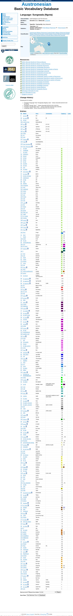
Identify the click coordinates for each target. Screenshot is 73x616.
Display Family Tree (8, 40)
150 (22, 565)
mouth (24, 547)
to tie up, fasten (27, 521)
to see (24, 240)
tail (24, 406)
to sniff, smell (26, 315)
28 (21, 342)
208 (22, 141)
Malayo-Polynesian (42, 32)
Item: (37, 113)
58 (21, 486)
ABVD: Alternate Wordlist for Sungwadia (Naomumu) (35, 65)
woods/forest (26, 332)
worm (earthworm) (28, 271)
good (24, 210)
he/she (25, 218)
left (24, 340)
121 (22, 193)
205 (22, 393)
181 (22, 419)
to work (25, 542)
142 (22, 517)
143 (22, 205)
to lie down (26, 171)
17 (21, 362)
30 (21, 547)
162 (22, 336)
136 (22, 239)
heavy (24, 517)
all (23, 135)
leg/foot (25, 360)
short (24, 296)
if (23, 528)
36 (21, 430)
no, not (25, 291)
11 (21, 235)
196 (22, 246)
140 (22, 289)
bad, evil (25, 212)
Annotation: (49, 113)
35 (21, 530)
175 (22, 501)
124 (22, 195)
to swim (25, 457)
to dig (24, 179)
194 (22, 569)
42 (21, 471)
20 (21, 375)
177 (22, 539)
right (24, 465)
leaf (24, 187)
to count (25, 246)
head (24, 557)
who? (24, 223)
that (24, 453)
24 (21, 557)
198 (22, 225)
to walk (25, 148)
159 (22, 428)
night (24, 214)
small (24, 499)
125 (22, 389)
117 (22, 254)
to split (25, 495)
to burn (25, 298)
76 (21, 439)
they (24, 269)
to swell (25, 401)
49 (21, 171)
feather (25, 183)
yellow (25, 565)
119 (22, 189)
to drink (25, 163)
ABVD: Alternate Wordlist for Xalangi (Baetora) (34, 87)
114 (22, 187)
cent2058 (47, 20)
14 (21, 458)
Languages (6, 27)
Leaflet (31, 53)
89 (21, 432)
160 (22, 334)
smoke (25, 380)
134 (22, 440)
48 (21, 169)
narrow (25, 573)
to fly (24, 348)
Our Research (6, 22)
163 (22, 561)
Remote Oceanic (62, 34)
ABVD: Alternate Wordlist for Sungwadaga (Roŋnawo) (36, 67)
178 (22, 453)
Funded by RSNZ (9, 85)
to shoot (25, 174)
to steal (25, 398)
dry (24, 289)
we (24, 124)
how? (24, 570)
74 (21, 384)
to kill (24, 384)
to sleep (25, 169)
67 (21, 321)
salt (24, 389)
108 (22, 424)
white (24, 326)
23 (21, 160)
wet (24, 451)
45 (21, 167)
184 (22, 218)
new (24, 561)
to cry (24, 460)
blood (24, 160)
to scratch (25, 311)
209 (22, 144)
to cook (25, 118)
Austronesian (38, 0)
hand (24, 237)
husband (25, 511)
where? (25, 419)
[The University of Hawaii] (9, 60)
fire (24, 205)
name (24, 259)
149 (22, 208)
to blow (25, 411)
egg (24, 181)
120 (22, 191)
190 (22, 133)
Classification (6, 32)
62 (21, 554)
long (24, 358)
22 (21, 158)
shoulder (25, 447)
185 (22, 124)
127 (22, 332)
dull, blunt (25, 354)
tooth (24, 257)
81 (21, 434)
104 (22, 537)
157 (22, 524)
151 (22, 532)
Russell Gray (43, 614)
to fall (24, 324)
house (24, 344)
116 (22, 544)
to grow (25, 503)
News (4, 24)
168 (22, 488)
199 (22, 227)
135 (22, 306)
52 (21, 382)
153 (22, 293)
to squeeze (26, 279)
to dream (25, 275)
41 (21, 484)
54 (21, 549)
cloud (24, 437)
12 (21, 413)
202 (22, 391)
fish (24, 477)
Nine (24, 393)
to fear (24, 158)
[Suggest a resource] (27, 94)
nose (24, 263)
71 (21, 346)
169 (22, 417)
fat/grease (25, 537)
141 (22, 451)
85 (21, 455)
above (24, 501)
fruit (24, 254)
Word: (24, 113)
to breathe (25, 342)
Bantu (49, 0)
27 (21, 263)
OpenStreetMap (63, 53)
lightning (25, 306)
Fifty (24, 142)
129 (22, 197)
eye (24, 167)
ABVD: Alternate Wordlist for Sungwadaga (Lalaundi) (35, 71)
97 (21, 479)
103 (22, 536)
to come (25, 152)
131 (22, 437)
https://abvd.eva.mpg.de (27, 0)
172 (22, 505)
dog (24, 509)
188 (22, 220)
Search (4, 30)
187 (22, 269)
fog (24, 287)
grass (24, 273)
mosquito (25, 185)
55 (21, 242)
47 (21, 368)
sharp (24, 434)
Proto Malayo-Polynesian (49, 27)
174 (22, 216)
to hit (24, 552)
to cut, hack (26, 449)
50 (21, 275)
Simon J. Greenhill (30, 614)
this (24, 539)
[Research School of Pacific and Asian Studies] (9, 70)
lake (24, 490)
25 (21, 366)
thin (24, 513)
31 (21, 257)
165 (22, 212)
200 (22, 267)
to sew (25, 322)
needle (25, 497)
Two (24, 225)
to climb (25, 505)
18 (21, 156)
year (24, 417)
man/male (25, 549)
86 (21, 503)
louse (24, 424)
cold (24, 203)
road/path (25, 150)
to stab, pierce (26, 346)
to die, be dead (27, 176)
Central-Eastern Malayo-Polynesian (56, 32)
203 (22, 328)
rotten (24, 372)
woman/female (27, 242)
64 (21, 330)
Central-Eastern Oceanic (51, 34)
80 (21, 495)
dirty (24, 300)
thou (24, 232)
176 (22, 261)
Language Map (6, 34)
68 (21, 497)
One (24, 350)
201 (22, 229)
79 (21, 178)
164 (22, 210)
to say (24, 330)
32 (21, 507)
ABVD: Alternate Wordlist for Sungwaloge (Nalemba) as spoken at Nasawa (41, 80)
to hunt (25, 422)
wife (24, 486)
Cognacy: (63, 113)
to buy (24, 120)
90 (21, 179)
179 (22, 338)
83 (21, 541)
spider (24, 534)
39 (21, 118)
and (24, 137)
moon (24, 197)
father (24, 370)
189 (22, 222)
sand (24, 193)
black (24, 206)
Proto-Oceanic (61, 27)
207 (22, 139)
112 (22, 372)
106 (22, 304)
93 (21, 492)
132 (22, 287)
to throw (25, 352)
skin (24, 413)
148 (22, 326)
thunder (25, 440)
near (24, 338)
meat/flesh (26, 536)
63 (21, 259)
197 (22, 350)
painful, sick (26, 334)
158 (22, 573)
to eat (24, 162)
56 (21, 515)
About (4, 15)
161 (22, 483)
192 (22, 137)
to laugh (25, 469)
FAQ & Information (7, 19)
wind (24, 239)
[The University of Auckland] (9, 51)
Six (24, 391)
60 (21, 370)
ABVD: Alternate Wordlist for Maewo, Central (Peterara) (36, 64)
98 (21, 181)
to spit (24, 430)
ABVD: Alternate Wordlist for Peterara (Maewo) (34, 62)
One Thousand (27, 146)
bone (24, 475)
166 (22, 122)
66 (21, 521)
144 (22, 298)
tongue (25, 507)
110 (22, 534)
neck (24, 366)
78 (21, 449)
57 (21, 511)
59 (21, 396)
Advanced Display (7, 31)
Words (4, 28)
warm (24, 308)
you (24, 244)
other (24, 133)
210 (22, 146)
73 (21, 398)
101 (22, 348)
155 (22, 358)
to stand (25, 382)
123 (22, 555)
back (24, 302)
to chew (25, 526)
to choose (25, 455)
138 (22, 308)
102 (22, 364)
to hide (25, 519)
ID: (21, 113)
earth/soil (25, 189)
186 (22, 244)
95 (21, 324)
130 (22, 198)
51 (21, 578)
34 (21, 460)
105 (22, 406)
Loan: (69, 113)
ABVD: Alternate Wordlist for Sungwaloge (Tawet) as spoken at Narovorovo (41, 76)
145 (22, 379)
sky (24, 265)
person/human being (28, 442)
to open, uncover (27, 403)
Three (24, 227)
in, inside (25, 216)
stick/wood (26, 178)
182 (22, 251)
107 (22, 271)
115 (22, 387)
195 (22, 291)
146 (22, 255)
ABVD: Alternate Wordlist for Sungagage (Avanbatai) (35, 81)
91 (21, 120)
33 (21, 469)
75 (21, 176)
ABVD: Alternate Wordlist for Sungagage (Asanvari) (35, 85)
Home (4, 14)
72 (21, 551)
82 (21, 354)
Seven (25, 328)
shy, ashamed (26, 483)
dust (24, 235)
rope (24, 408)
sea (24, 195)
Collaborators (6, 17)
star (24, 198)
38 (21, 526)
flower (24, 544)
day (24, 488)
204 (22, 467)
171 (22, 519)
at (23, 481)
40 (21, 163)
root (24, 387)
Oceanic (42, 34)
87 (21, 401)
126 (22, 490)
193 (22, 528)
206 (22, 463)
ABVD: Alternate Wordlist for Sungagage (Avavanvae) (36, 83)
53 (21, 442)
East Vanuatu (61, 35)
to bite (24, 484)
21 (21, 319)
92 (21, 403)
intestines (25, 154)
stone (24, 191)
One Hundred (26, 144)
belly (24, 458)
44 (21, 165)
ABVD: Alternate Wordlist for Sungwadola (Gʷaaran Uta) (36, 73)
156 (22, 513)
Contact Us (6, 21)
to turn (24, 116)
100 (22, 377)
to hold (25, 432)
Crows (45, 0)
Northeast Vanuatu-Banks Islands (49, 35)
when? (25, 576)
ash (24, 255)
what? (24, 220)
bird (24, 479)
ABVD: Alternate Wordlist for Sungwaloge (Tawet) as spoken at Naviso (40, 69)
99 (21, 183)
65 (21, 408)
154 (22, 295)
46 (21, 240)
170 (22, 576)
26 (21, 426)
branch (25, 248)
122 (22, 415)
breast (24, 156)
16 (21, 154)
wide (24, 428)
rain (24, 200)
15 (21, 475)
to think (25, 319)
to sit (24, 578)
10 (21, 300)
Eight (24, 467)
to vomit (25, 530)
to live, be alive (27, 439)
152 (22, 499)
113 (22, 248)
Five (24, 230)
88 (21, 278)
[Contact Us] (47, 614)
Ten (24, 463)
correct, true (26, 122)
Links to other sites (8, 18)
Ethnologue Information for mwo (30, 90)
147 (22, 206)
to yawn (25, 368)
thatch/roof (26, 554)
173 (22, 481)
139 (22, 202)
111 (21, 477)
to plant (25, 559)
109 (22, 185)
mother (25, 396)
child (24, 515)
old (24, 336)
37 (21, 162)
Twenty (25, 139)
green (24, 532)
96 (21, 509)
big (24, 293)
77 (21, 311)
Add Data (5, 37)
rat (24, 364)
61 (21, 344)
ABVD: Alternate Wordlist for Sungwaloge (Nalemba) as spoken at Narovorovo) (42, 78)
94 (21, 352)
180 (22, 285)
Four (24, 267)
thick (24, 524)
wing (24, 377)
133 (22, 200)
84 (21, 559)
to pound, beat (27, 493)
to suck (25, 471)
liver (24, 362)
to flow (25, 555)
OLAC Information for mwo (29, 92)
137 (22, 410)
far (24, 285)
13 (21, 302)
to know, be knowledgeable (27, 375)
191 (22, 135)
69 (21, 421)
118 (22, 273)
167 (22, 214)
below (24, 261)
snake (24, 304)
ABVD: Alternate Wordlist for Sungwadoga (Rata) (34, 74)
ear (24, 356)
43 (21, 356)
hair (24, 426)
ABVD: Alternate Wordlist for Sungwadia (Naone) (34, 89)
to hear (25, 165)
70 (21, 174)
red (24, 208)
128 (22, 265)
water (24, 415)
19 (21, 447)
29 (21, 315)
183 (22, 232)
